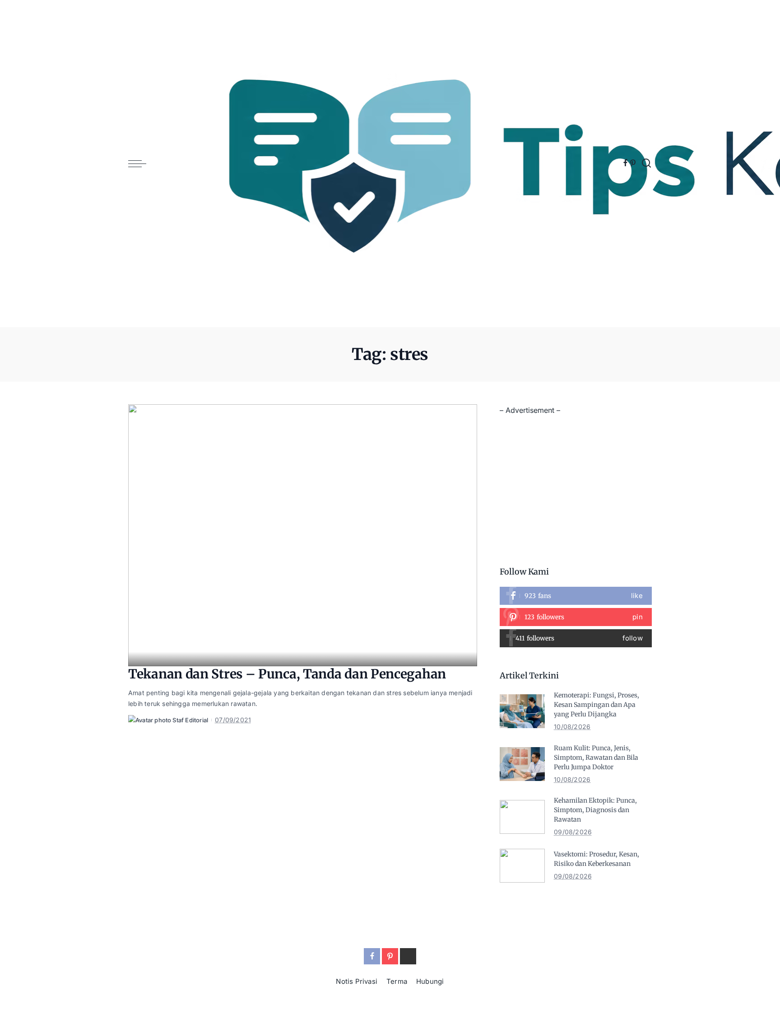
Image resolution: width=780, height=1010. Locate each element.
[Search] (646, 163)
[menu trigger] (141, 163)
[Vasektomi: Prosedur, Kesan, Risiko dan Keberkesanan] (522, 866)
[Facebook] (625, 163)
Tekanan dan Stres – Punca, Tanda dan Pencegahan (287, 674)
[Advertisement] (576, 480)
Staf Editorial (190, 720)
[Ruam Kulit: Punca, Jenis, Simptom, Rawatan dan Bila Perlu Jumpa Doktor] (522, 764)
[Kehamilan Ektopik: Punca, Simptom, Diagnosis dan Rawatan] (522, 817)
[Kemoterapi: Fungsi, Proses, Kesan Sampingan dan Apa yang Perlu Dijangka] (522, 711)
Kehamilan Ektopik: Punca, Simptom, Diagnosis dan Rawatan (595, 809)
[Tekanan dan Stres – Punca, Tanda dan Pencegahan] (302, 535)
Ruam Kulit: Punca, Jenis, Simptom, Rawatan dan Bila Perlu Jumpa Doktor (596, 757)
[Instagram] (576, 638)
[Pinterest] (632, 163)
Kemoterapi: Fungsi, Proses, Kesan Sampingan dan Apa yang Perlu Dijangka (596, 704)
